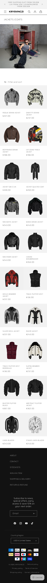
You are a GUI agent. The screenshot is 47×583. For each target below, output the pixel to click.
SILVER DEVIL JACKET (11, 331)
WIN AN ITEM (16, 473)
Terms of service (31, 568)
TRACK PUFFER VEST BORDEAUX (11, 367)
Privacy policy (17, 568)
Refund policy (32, 564)
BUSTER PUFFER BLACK (9, 404)
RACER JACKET (32, 331)
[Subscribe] (34, 513)
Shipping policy (16, 572)
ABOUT (13, 455)
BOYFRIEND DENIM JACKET (10, 151)
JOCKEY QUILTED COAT (35, 187)
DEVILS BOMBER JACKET (9, 295)
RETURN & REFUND (19, 484)
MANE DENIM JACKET (34, 222)
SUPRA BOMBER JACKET (32, 367)
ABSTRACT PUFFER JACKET (34, 404)
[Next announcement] (42, 4)
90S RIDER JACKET (10, 257)
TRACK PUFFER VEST (34, 294)
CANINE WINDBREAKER (32, 258)
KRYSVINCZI (19, 564)
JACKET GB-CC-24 (9, 187)
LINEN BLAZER (8, 440)
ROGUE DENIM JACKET (11, 113)
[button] (5, 12)
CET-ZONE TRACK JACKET (33, 151)
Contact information (32, 572)
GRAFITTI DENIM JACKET (32, 114)
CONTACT (14, 461)
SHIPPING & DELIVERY (20, 479)
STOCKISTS (15, 467)
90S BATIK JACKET (10, 222)
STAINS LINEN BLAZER (35, 440)
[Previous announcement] (5, 4)
